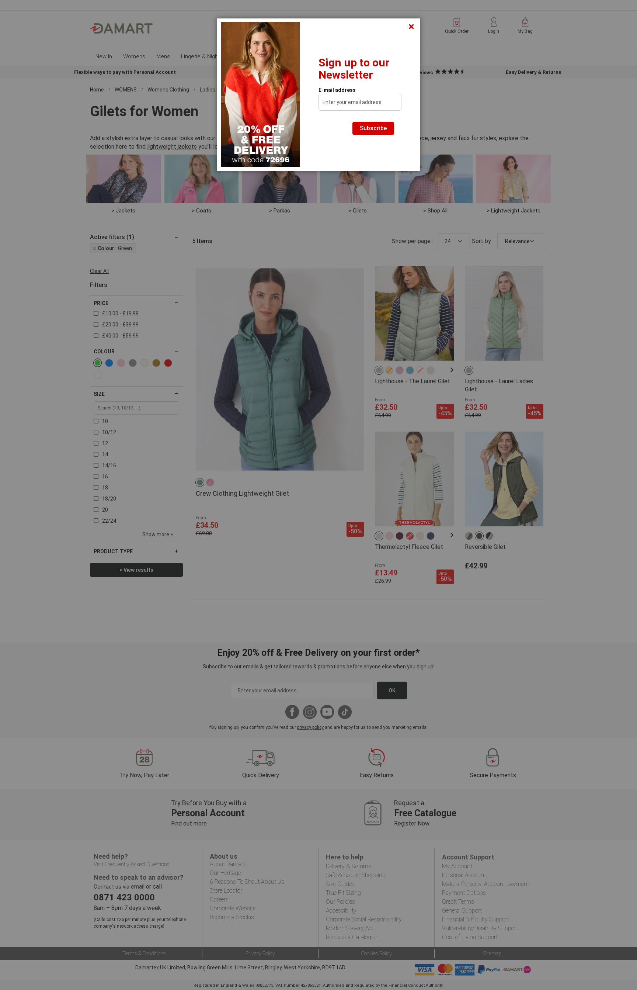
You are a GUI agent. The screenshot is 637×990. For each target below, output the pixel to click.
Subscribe (373, 128)
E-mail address (337, 90)
